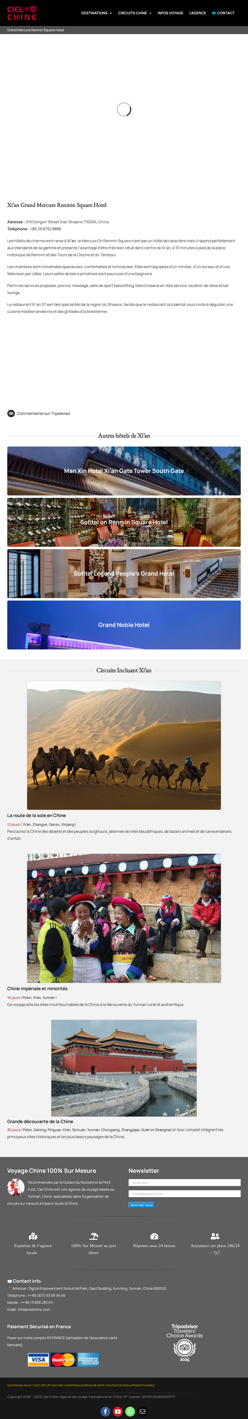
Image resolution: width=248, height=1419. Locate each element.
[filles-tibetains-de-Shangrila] (124, 855)
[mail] (142, 1412)
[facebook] (105, 1412)
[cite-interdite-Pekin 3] (124, 1022)
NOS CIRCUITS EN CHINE (49, 1385)
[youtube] (118, 1412)
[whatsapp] (130, 1412)
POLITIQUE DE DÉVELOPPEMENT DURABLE (130, 1385)
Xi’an (71, 240)
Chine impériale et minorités (37, 988)
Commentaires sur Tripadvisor (43, 413)
